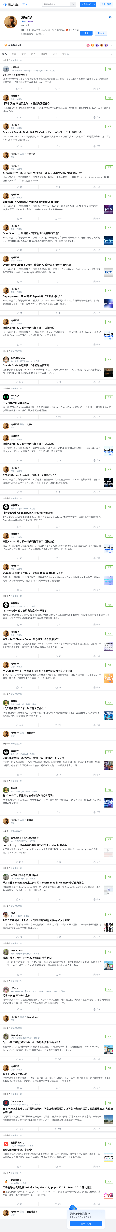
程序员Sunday (18, 358)
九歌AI (30, 424)
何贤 (13, 913)
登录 (106, 4)
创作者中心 (86, 4)
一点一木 (31, 153)
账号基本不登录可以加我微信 (24, 838)
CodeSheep (17, 1101)
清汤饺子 (6, 60)
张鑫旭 (14, 701)
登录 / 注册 (86, 1223)
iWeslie (14, 988)
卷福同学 (15, 505)
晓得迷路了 (16, 1180)
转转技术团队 (17, 1142)
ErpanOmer (16, 950)
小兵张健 (15, 67)
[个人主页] (110, 18)
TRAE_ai (15, 395)
